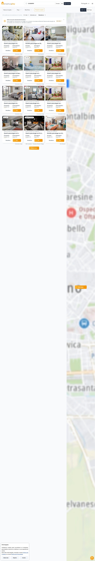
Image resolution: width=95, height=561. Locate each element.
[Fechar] (63, 19)
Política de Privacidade (17, 554)
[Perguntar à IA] (92, 558)
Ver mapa (80, 287)
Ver (17, 50)
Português (84, 3)
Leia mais (58, 21)
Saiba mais (5, 557)
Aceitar (24, 557)
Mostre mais (34, 148)
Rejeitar (15, 557)
